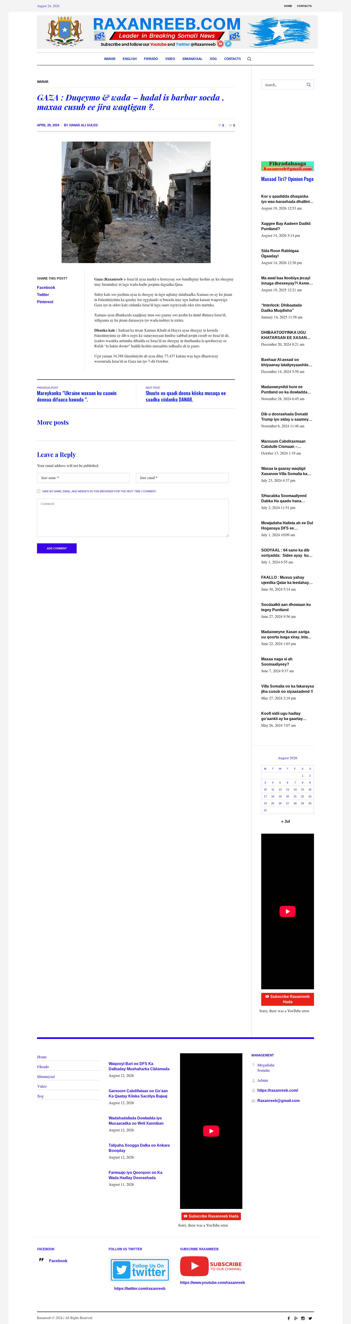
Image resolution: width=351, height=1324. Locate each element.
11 (272, 789)
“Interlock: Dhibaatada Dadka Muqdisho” (281, 307)
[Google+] (296, 1318)
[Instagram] (303, 1318)
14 (295, 789)
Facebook (46, 288)
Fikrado (43, 1066)
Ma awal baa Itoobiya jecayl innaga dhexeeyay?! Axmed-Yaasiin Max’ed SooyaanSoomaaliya (287, 281)
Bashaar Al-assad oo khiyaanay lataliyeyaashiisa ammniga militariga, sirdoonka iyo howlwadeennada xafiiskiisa (286, 363)
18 (272, 796)
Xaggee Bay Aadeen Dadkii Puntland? (285, 226)
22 (302, 796)
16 (309, 789)
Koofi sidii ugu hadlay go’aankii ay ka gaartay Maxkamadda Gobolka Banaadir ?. (282, 716)
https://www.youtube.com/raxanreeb (212, 1283)
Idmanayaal (46, 1076)
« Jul (285, 821)
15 (302, 789)
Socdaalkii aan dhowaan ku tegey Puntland (286, 607)
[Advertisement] (285, 130)
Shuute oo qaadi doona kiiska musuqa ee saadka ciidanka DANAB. (186, 396)
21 (295, 796)
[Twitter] (310, 1318)
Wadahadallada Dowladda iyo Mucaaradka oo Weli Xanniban (136, 1120)
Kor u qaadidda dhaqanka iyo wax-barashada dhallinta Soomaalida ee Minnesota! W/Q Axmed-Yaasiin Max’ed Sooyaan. (286, 199)
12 (280, 789)
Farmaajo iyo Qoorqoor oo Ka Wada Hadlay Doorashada (135, 1175)
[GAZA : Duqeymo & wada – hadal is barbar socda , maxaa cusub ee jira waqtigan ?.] (136, 202)
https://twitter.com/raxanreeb (139, 1289)
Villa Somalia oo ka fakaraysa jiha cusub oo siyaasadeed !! (287, 689)
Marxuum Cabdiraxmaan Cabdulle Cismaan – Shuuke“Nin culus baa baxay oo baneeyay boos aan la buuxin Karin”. (287, 444)
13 (287, 789)
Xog (40, 1095)
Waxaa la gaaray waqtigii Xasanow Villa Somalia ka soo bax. (284, 471)
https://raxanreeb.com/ (277, 1090)
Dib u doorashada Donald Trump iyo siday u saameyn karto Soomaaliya (286, 417)
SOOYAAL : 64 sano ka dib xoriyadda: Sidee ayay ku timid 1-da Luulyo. (285, 553)
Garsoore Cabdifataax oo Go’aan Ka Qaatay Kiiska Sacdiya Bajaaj (138, 1093)
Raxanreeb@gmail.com (278, 1101)
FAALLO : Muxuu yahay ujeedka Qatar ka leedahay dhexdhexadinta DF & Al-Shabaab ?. (285, 580)
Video (42, 1086)
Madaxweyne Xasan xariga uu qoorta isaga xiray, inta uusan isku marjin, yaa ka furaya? (285, 635)
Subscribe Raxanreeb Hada (290, 999)
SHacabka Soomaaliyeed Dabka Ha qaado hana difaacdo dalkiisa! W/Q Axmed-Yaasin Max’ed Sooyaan (284, 499)
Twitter (43, 295)
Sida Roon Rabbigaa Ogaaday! (280, 253)
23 (309, 796)
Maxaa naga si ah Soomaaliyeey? (276, 661)
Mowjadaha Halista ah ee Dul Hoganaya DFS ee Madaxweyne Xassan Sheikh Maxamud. (287, 526)
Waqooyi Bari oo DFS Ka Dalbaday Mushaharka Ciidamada (139, 1066)
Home (42, 1056)
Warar (42, 82)
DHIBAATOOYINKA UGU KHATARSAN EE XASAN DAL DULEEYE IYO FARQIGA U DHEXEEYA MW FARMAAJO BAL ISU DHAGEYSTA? (286, 335)
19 (280, 796)
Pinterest (45, 302)
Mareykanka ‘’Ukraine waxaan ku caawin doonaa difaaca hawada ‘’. (77, 396)
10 (265, 789)
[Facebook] (289, 1318)
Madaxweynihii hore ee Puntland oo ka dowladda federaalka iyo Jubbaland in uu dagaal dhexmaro (286, 390)
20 (287, 796)
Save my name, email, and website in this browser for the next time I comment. (99, 491)
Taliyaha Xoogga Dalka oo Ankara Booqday (139, 1148)
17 (265, 796)
